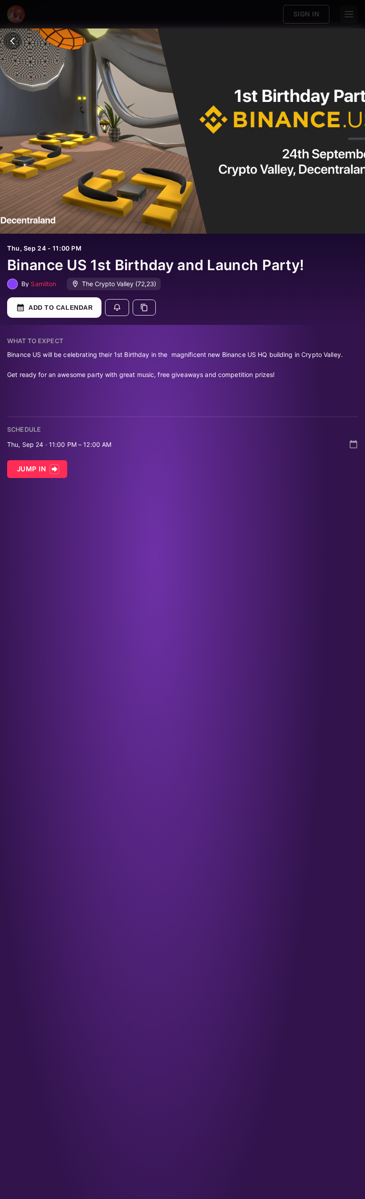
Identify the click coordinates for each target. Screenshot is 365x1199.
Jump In (31, 469)
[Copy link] (144, 308)
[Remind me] (117, 307)
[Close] (12, 41)
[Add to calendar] (353, 444)
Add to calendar (60, 307)
